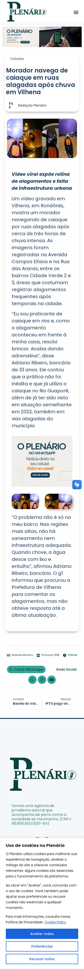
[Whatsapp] (32, 680)
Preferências (42, 946)
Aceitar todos (42, 933)
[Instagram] (42, 680)
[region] (42, 903)
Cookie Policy (55, 922)
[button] (76, 12)
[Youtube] (51, 680)
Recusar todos (42, 959)
